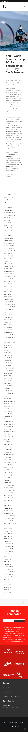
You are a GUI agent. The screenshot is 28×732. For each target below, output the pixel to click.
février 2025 (7, 238)
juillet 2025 (7, 225)
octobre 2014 (7, 551)
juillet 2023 (7, 286)
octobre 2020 (8, 370)
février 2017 (7, 480)
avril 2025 (7, 233)
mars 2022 (7, 327)
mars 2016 (7, 508)
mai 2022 (6, 322)
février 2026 (7, 210)
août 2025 (7, 223)
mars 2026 (7, 207)
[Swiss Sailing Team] (5, 7)
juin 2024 (6, 258)
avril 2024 (7, 263)
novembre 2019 (8, 396)
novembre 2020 (8, 368)
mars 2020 (7, 386)
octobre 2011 (7, 592)
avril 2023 (7, 294)
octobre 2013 (7, 574)
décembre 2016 (8, 485)
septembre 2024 (8, 251)
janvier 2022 (7, 332)
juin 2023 (6, 289)
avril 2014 (6, 561)
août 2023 (7, 284)
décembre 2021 (8, 335)
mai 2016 (6, 503)
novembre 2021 (8, 337)
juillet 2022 (7, 317)
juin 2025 (6, 228)
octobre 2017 (7, 459)
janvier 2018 (7, 452)
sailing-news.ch (14, 174)
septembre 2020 (8, 373)
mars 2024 (7, 266)
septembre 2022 (8, 312)
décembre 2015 (8, 516)
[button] (2, 1)
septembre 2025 (8, 220)
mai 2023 (6, 291)
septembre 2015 (8, 523)
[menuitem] (25, 1)
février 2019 (7, 419)
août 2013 (7, 579)
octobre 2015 (7, 521)
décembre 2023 (8, 273)
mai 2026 (6, 202)
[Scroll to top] (25, 729)
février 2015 (7, 541)
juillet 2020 (7, 378)
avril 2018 (6, 444)
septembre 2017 (8, 462)
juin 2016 (6, 500)
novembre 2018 (8, 426)
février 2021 (7, 360)
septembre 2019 (8, 401)
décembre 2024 (8, 243)
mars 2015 (7, 538)
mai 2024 (6, 261)
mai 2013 (6, 584)
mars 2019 (7, 416)
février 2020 (7, 388)
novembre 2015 (8, 518)
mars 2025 (7, 235)
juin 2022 (6, 319)
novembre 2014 (8, 549)
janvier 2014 (7, 566)
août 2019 (6, 403)
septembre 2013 (8, 577)
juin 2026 (6, 200)
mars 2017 (7, 477)
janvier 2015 (7, 544)
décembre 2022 (8, 304)
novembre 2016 (8, 487)
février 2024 (7, 268)
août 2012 (6, 587)
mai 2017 (6, 472)
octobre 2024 (8, 248)
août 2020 (7, 375)
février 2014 (7, 564)
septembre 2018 (8, 431)
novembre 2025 (8, 215)
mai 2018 (6, 442)
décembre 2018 (8, 424)
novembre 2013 (8, 572)
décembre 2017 (8, 454)
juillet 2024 (7, 256)
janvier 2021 (7, 363)
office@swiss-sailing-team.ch (11, 696)
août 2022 (7, 314)
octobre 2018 (7, 429)
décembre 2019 (8, 393)
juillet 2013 (7, 582)
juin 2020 (6, 380)
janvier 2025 (7, 240)
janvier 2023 (7, 302)
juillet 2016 (7, 498)
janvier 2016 (7, 513)
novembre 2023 (8, 276)
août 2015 (6, 526)
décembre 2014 (8, 546)
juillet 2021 (7, 347)
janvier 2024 (7, 271)
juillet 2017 (7, 467)
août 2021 (6, 345)
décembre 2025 (8, 212)
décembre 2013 (8, 569)
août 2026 (7, 195)
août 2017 (6, 465)
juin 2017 (6, 470)
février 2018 (7, 449)
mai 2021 (6, 352)
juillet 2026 (7, 197)
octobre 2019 (7, 398)
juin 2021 (6, 350)
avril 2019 (6, 414)
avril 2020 (7, 383)
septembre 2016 (8, 493)
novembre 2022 (8, 307)
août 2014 (7, 554)
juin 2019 (6, 409)
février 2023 (7, 299)
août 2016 (6, 495)
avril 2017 (6, 475)
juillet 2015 (7, 528)
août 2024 (7, 253)
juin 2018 (6, 439)
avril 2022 (7, 324)
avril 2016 (6, 505)
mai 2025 (6, 230)
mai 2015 (6, 533)
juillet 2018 (7, 437)
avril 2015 (6, 536)
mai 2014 (6, 559)
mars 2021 (7, 358)
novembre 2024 (8, 246)
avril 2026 (7, 205)
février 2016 (7, 510)
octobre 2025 (8, 217)
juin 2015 (6, 531)
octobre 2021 (7, 340)
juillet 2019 (7, 406)
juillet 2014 (7, 556)
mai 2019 (6, 411)
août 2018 (6, 434)
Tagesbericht (9, 156)
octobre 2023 (8, 279)
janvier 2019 (7, 421)
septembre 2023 (8, 281)
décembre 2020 (8, 365)
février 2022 (7, 330)
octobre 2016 (7, 490)
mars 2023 (7, 296)
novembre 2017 (8, 457)
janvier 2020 (7, 391)
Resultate (10, 154)
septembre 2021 (8, 342)
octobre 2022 (8, 309)
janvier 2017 (7, 482)
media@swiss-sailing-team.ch (11, 707)
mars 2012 (7, 589)
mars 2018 (7, 447)
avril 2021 (6, 355)
